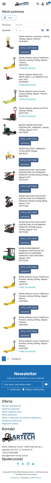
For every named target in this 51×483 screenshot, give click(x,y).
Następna (16, 359)
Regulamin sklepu (10, 423)
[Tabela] (42, 30)
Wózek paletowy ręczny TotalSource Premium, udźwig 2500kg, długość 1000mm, (34, 319)
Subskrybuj (15, 389)
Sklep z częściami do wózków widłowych (21, 417)
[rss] (23, 463)
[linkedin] (33, 463)
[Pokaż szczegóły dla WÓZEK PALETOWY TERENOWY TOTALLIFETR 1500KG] (9, 157)
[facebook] (17, 463)
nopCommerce (35, 478)
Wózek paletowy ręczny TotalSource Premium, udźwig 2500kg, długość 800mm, (34, 343)
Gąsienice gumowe (11, 409)
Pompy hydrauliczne (11, 406)
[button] (4, 4)
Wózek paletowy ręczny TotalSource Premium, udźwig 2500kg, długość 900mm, (34, 296)
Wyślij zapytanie (28, 48)
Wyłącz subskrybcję (34, 389)
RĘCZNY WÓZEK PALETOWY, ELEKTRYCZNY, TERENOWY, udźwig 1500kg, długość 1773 (34, 127)
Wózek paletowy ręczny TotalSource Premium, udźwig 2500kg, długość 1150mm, (34, 60)
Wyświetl (6, 30)
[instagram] (28, 463)
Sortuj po (6, 25)
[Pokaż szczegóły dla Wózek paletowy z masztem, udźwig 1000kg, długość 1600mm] (9, 44)
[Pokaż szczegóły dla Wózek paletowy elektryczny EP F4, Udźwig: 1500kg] (9, 114)
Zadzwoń (24, 52)
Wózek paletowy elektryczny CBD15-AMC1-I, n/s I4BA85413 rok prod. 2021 (33, 76)
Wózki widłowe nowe (12, 412)
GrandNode (14, 478)
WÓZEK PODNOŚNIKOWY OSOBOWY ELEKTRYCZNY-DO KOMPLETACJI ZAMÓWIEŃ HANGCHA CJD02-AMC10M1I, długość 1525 (31, 253)
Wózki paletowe (9, 414)
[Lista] (47, 30)
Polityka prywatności (12, 420)
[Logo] (22, 4)
